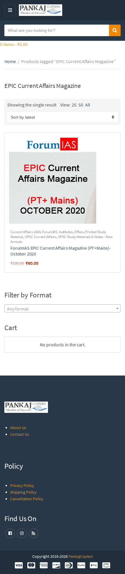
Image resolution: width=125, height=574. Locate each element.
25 (74, 105)
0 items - (14, 44)
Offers (78, 231)
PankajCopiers (81, 556)
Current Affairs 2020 (25, 231)
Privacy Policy (22, 485)
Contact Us (19, 434)
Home (10, 61)
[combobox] (62, 308)
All (87, 105)
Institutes (66, 231)
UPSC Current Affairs (40, 236)
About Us (18, 427)
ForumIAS (49, 231)
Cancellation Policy (26, 498)
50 (80, 105)
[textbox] (62, 309)
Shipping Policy (23, 492)
